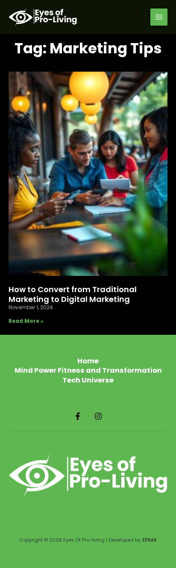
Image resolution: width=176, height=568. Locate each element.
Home (88, 361)
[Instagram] (98, 416)
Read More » (26, 321)
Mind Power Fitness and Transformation (88, 370)
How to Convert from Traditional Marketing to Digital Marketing (73, 294)
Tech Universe (88, 380)
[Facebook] (78, 416)
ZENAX (149, 540)
